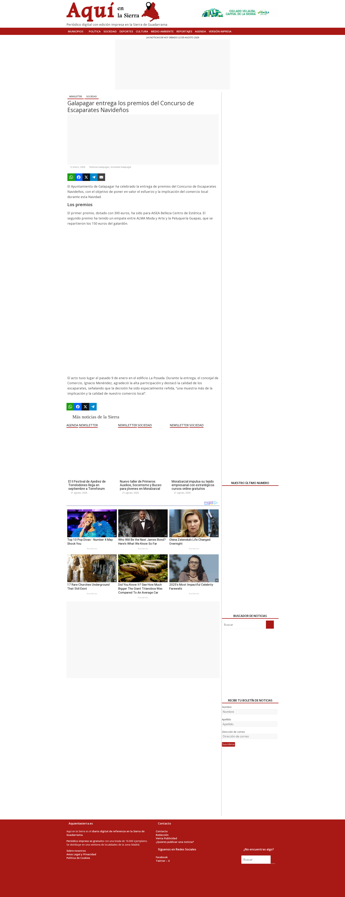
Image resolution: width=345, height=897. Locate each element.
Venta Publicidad (166, 838)
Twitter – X (163, 860)
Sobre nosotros (76, 850)
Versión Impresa (220, 31)
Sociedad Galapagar (121, 167)
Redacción (162, 835)
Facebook (162, 857)
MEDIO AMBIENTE (162, 31)
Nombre (227, 707)
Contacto (162, 831)
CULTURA (142, 31)
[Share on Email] (101, 177)
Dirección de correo (233, 732)
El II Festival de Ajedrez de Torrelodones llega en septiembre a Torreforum (87, 485)
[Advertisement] (172, 64)
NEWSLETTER (75, 96)
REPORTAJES (184, 31)
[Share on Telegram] (94, 177)
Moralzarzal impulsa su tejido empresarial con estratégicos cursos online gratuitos (193, 485)
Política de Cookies (78, 858)
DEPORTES (126, 31)
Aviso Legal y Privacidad (81, 854)
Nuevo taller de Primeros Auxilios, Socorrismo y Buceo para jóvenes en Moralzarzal (140, 485)
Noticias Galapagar (99, 167)
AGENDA (200, 31)
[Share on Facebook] (78, 177)
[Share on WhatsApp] (71, 177)
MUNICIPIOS (75, 31)
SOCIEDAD (110, 31)
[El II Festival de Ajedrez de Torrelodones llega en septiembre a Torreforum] (91, 430)
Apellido (226, 719)
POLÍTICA (95, 31)
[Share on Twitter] (86, 177)
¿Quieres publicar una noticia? (175, 842)
